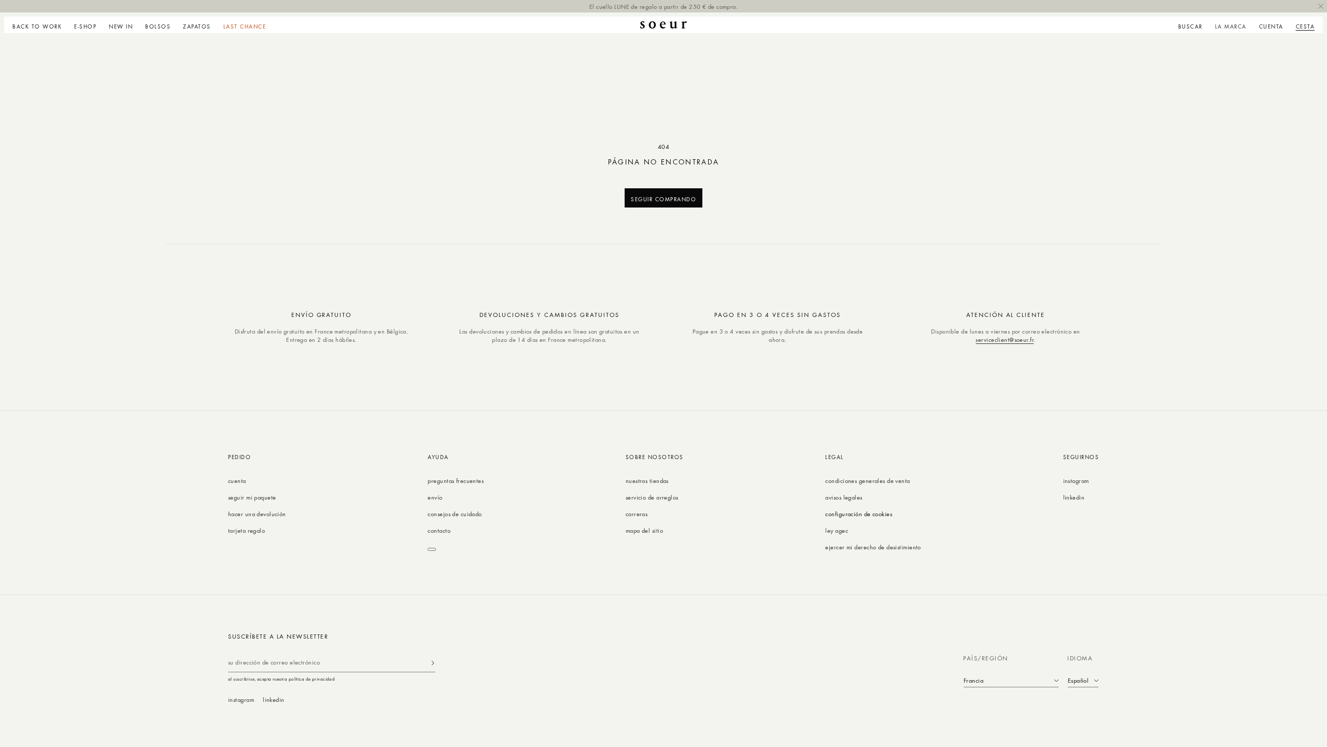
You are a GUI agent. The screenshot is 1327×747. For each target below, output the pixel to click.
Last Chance (244, 26)
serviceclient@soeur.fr (1005, 339)
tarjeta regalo (246, 530)
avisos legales (843, 497)
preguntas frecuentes (456, 481)
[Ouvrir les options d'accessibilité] (432, 549)
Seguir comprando (663, 199)
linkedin (1074, 497)
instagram (1076, 481)
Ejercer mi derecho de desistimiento (873, 547)
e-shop (85, 26)
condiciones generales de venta (867, 481)
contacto (439, 530)
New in (121, 26)
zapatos (197, 26)
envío (435, 497)
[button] (85, 25)
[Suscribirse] (432, 662)
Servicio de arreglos (652, 497)
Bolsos (158, 26)
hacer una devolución (257, 514)
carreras (637, 514)
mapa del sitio (644, 530)
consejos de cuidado (455, 514)
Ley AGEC (836, 530)
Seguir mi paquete (252, 497)
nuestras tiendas (647, 481)
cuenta (237, 481)
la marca (1231, 26)
